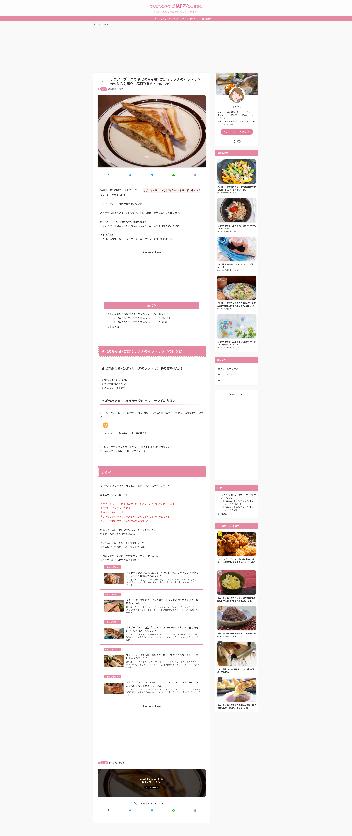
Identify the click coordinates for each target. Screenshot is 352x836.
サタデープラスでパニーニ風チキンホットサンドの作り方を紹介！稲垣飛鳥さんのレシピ (162, 656)
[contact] (239, 141)
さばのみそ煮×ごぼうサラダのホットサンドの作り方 (142, 322)
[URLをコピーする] (195, 175)
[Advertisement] (176, 47)
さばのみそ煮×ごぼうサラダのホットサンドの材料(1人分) (144, 318)
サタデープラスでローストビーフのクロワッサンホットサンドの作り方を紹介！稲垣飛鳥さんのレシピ (162, 684)
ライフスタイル (227, 374)
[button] (108, 175)
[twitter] (234, 141)
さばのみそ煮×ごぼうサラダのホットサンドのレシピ (140, 314)
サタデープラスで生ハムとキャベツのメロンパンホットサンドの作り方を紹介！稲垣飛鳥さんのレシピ (162, 574)
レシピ (103, 89)
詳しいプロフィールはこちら (236, 131)
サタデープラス (118, 763)
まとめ (115, 326)
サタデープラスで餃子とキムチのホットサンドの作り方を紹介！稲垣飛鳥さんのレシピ (162, 601)
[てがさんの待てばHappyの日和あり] (176, 6)
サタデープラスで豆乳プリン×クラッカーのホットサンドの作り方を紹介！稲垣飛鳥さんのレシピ (162, 629)
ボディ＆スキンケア (229, 368)
